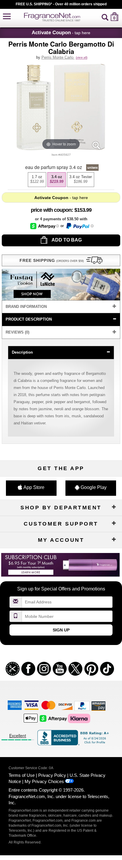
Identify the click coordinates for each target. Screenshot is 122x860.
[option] (37, 179)
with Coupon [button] (51, 210)
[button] (7, 17)
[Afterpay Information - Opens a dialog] (44, 226)
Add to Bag (66, 239)
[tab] (61, 307)
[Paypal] (82, 705)
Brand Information (26, 306)
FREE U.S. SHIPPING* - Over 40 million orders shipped (61, 4)
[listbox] (61, 179)
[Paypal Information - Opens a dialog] (79, 226)
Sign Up (61, 630)
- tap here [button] (61, 32)
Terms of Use (22, 775)
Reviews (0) (17, 332)
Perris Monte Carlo (58, 57)
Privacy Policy (52, 775)
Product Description (29, 319)
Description (22, 352)
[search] (105, 16)
